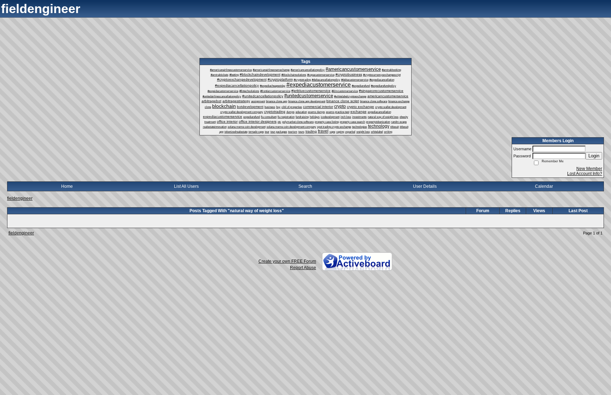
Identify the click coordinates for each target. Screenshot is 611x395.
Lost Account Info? (584, 173)
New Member (589, 168)
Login (593, 155)
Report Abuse (303, 267)
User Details (425, 186)
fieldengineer (20, 198)
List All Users (186, 186)
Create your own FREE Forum (287, 261)
